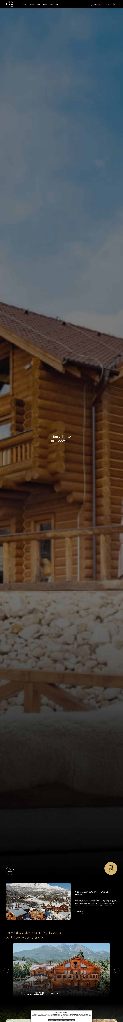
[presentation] (6, 970)
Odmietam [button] (71, 1020)
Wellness (45, 4)
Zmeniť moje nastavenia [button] (61, 1020)
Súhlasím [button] (51, 1020)
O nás (38, 4)
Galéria (57, 4)
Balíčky (51, 4)
